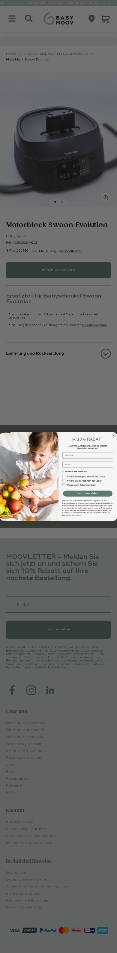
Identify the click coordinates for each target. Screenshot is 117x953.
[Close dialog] (114, 435)
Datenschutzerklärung (73, 515)
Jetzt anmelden (88, 493)
